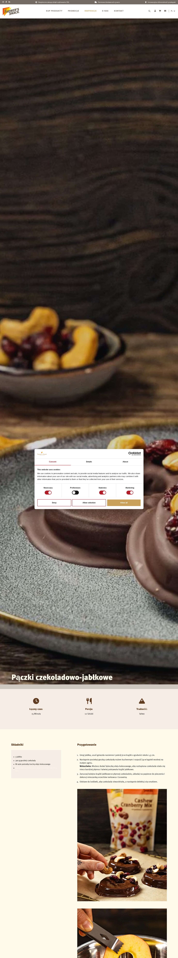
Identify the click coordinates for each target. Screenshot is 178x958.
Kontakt (119, 11)
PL (172, 11)
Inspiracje (91, 11)
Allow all (124, 503)
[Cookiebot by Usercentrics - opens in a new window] (130, 453)
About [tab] (125, 462)
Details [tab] (89, 462)
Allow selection (89, 503)
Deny (54, 503)
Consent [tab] (52, 462)
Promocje (73, 11)
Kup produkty (54, 11)
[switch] (75, 492)
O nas (105, 11)
